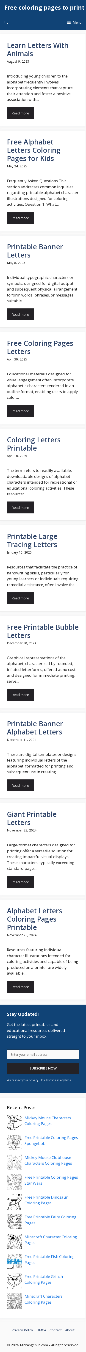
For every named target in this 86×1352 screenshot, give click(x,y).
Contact (56, 1330)
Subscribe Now (43, 1068)
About (70, 1330)
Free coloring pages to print (44, 7)
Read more (20, 113)
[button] (6, 22)
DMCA (41, 1330)
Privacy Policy (22, 1330)
